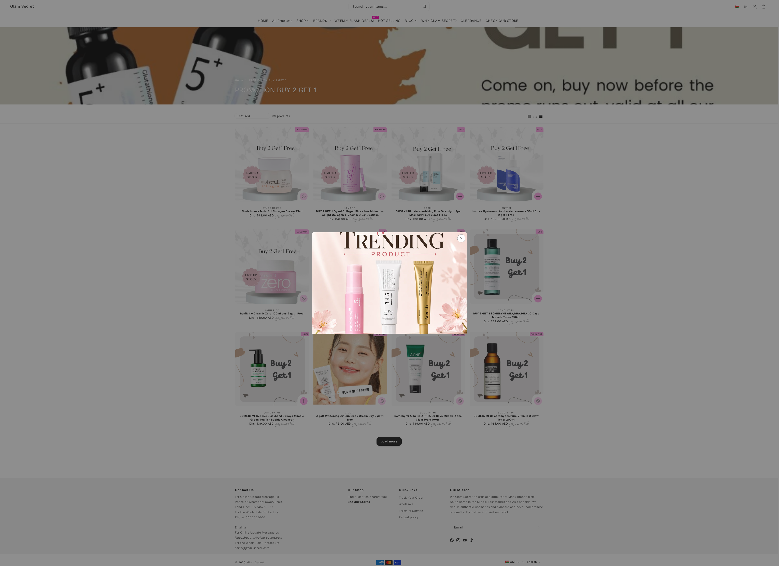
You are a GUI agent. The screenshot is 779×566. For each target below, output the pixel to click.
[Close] (461, 238)
